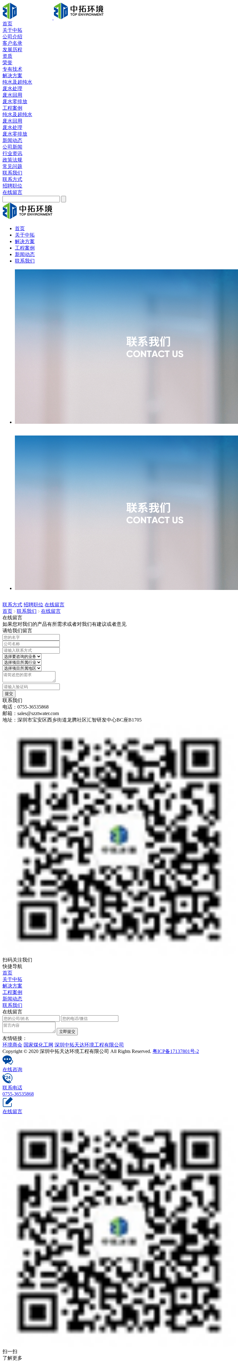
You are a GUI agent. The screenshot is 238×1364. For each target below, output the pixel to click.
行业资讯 (12, 153)
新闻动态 (12, 140)
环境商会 (12, 1044)
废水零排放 (14, 101)
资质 (7, 56)
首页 (7, 23)
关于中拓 (12, 30)
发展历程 (12, 49)
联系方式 (12, 179)
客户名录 (12, 43)
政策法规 (12, 159)
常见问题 (12, 166)
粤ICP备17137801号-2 (175, 1051)
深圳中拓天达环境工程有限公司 (89, 1044)
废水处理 (12, 88)
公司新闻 (12, 146)
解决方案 (12, 75)
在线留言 (12, 192)
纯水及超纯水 (17, 82)
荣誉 (7, 62)
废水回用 (12, 95)
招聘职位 (12, 185)
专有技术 (12, 69)
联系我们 (12, 172)
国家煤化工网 (38, 1044)
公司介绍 (12, 36)
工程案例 (12, 108)
